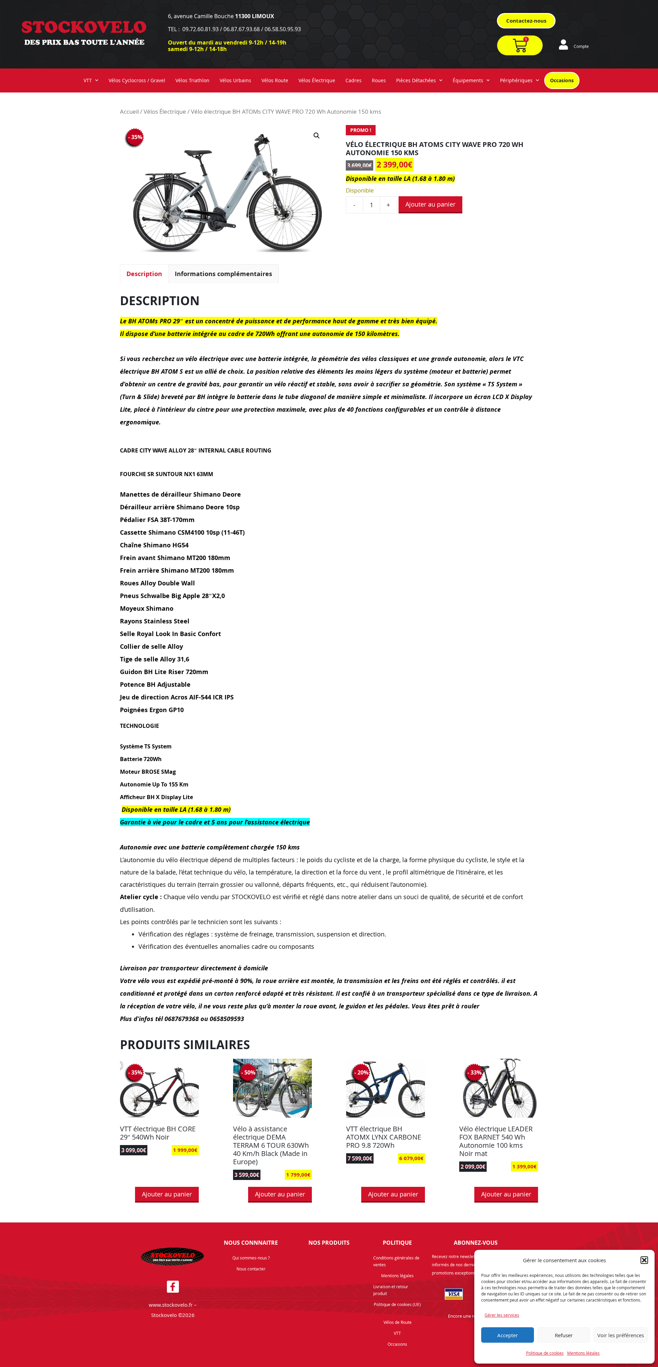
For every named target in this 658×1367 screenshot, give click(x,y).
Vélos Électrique (316, 80)
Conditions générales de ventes (396, 1261)
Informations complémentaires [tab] (223, 274)
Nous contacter (251, 1268)
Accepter (507, 1335)
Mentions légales (583, 1353)
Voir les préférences (620, 1335)
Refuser (564, 1335)
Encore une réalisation (470, 1316)
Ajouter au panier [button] (167, 1194)
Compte (581, 46)
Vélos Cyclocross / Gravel (137, 80)
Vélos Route (274, 80)
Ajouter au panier (430, 204)
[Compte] (563, 44)
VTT (88, 80)
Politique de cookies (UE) (397, 1304)
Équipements (468, 80)
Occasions (562, 80)
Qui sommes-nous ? (251, 1257)
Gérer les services (502, 1315)
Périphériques (516, 80)
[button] (644, 1260)
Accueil (129, 111)
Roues (379, 80)
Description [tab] (144, 274)
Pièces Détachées (416, 80)
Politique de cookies (545, 1353)
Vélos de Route (397, 1322)
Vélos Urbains (235, 80)
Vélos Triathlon (192, 80)
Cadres (353, 80)
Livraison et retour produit (390, 1290)
